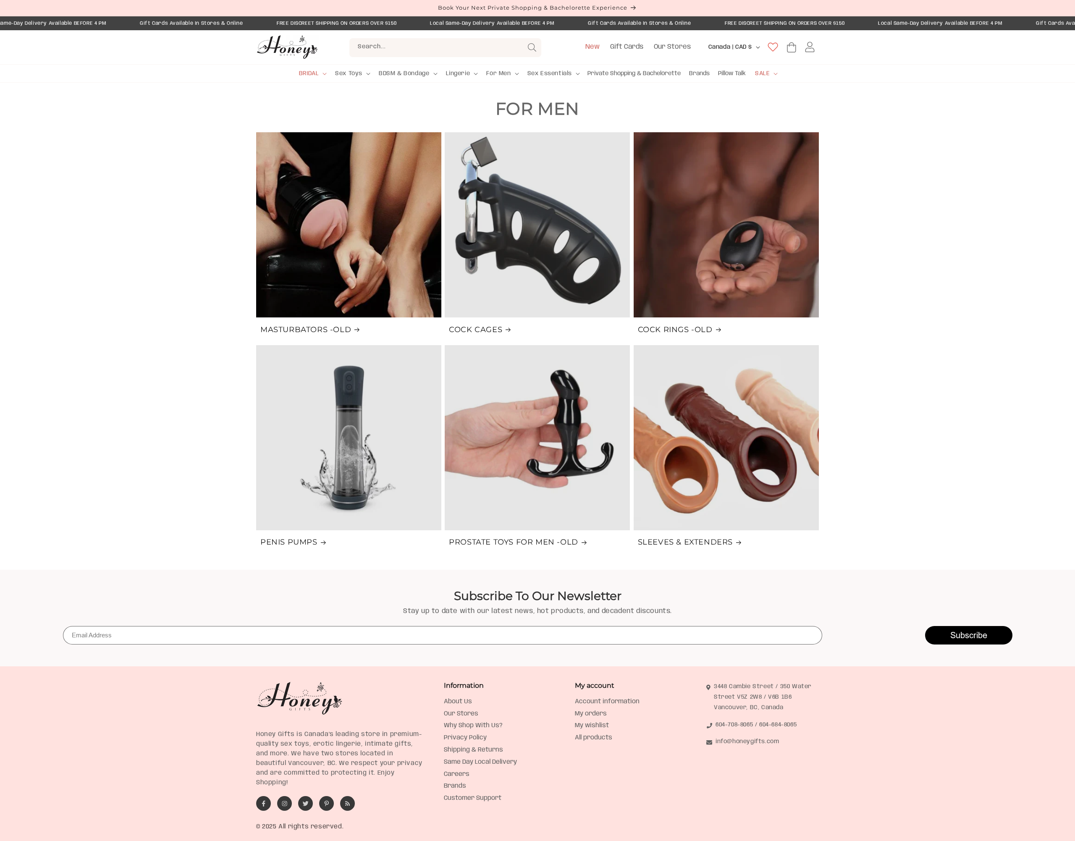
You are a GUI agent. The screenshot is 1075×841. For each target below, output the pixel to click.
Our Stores (672, 46)
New (592, 46)
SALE (762, 73)
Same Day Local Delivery (480, 762)
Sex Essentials (549, 73)
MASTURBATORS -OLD (305, 329)
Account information (607, 701)
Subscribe (968, 635)
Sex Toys (348, 73)
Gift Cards (626, 46)
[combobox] (445, 47)
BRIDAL (309, 73)
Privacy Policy (465, 737)
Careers (456, 774)
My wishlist (592, 725)
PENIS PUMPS (288, 542)
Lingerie (458, 73)
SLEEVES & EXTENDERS (685, 542)
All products (593, 737)
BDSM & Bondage (404, 73)
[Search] (532, 47)
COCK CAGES (475, 329)
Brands (455, 786)
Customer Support (472, 798)
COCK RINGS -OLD (675, 329)
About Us (458, 701)
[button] (312, 73)
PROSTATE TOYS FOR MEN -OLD (513, 542)
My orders (591, 713)
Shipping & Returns (473, 750)
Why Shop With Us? (473, 725)
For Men (498, 73)
